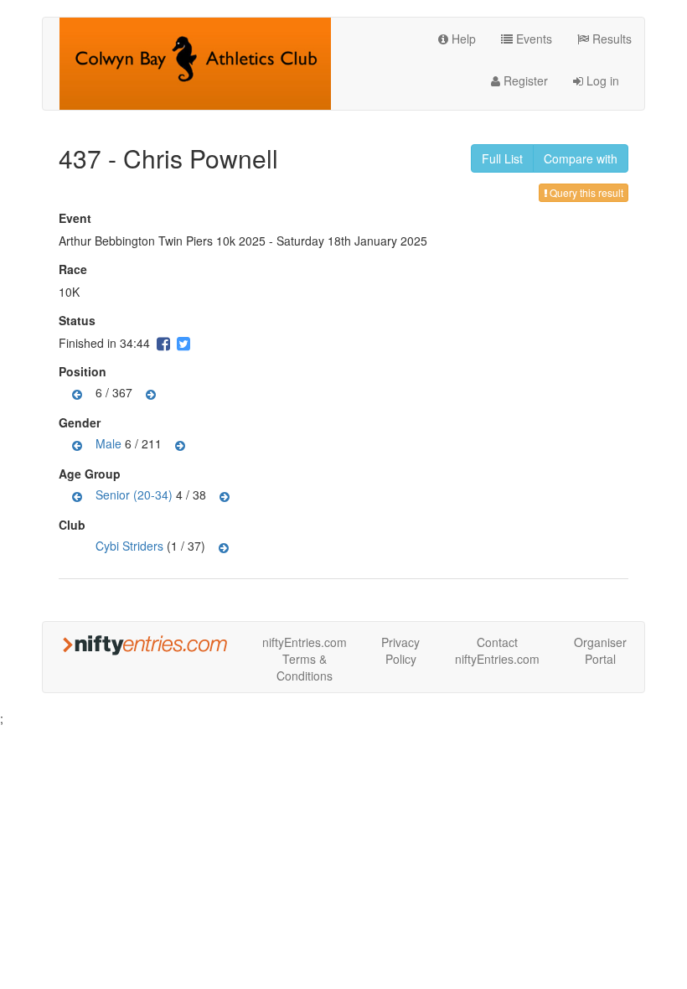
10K (69, 291)
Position (85, 371)
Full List (502, 158)
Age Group (92, 473)
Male (108, 442)
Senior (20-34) (134, 493)
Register (524, 80)
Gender (82, 422)
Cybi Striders (129, 544)
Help (462, 38)
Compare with (580, 158)
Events (532, 38)
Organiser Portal (600, 650)
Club (74, 524)
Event (77, 218)
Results (610, 38)
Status (79, 320)
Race (75, 269)
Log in (601, 80)
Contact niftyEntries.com (497, 650)
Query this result (585, 192)
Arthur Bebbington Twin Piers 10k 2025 (162, 240)
